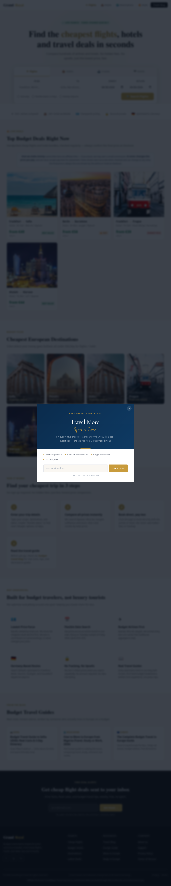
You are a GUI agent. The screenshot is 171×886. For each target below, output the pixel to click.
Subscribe (118, 468)
